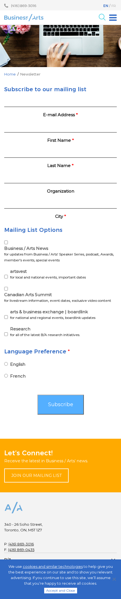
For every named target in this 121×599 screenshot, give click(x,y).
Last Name (60, 165)
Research (45, 331)
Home (10, 74)
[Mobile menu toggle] (113, 17)
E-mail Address (60, 114)
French (18, 376)
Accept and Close (60, 590)
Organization (60, 191)
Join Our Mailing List (36, 475)
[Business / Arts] (24, 17)
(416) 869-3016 (21, 544)
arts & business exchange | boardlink (52, 314)
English (17, 364)
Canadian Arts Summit (57, 297)
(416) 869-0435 (21, 549)
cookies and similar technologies (53, 566)
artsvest (48, 274)
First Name (60, 140)
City (60, 216)
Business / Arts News (59, 254)
